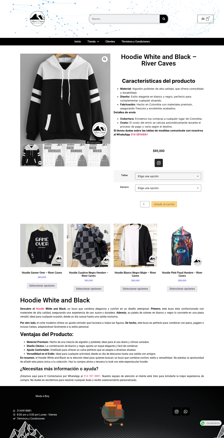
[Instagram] (159, 163)
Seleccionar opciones (42, 285)
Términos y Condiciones (136, 41)
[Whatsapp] (186, 411)
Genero (124, 187)
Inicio (77, 41)
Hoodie (40, 308)
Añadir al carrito (164, 204)
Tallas (124, 175)
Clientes (110, 41)
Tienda (91, 41)
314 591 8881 (92, 376)
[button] (105, 59)
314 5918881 (139, 134)
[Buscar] (164, 19)
